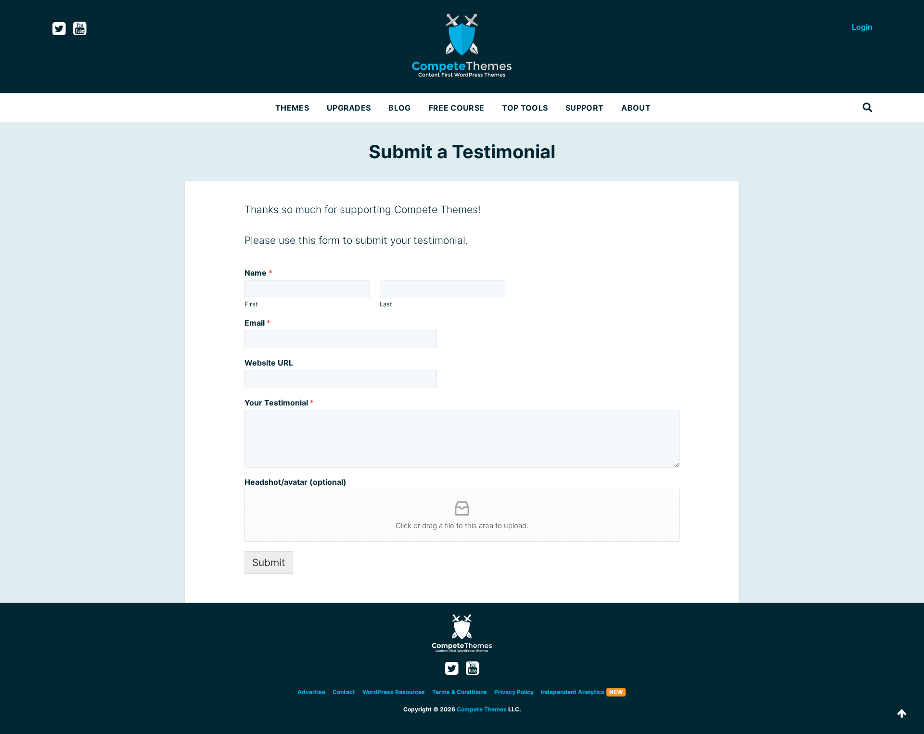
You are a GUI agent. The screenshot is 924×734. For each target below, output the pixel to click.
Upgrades (349, 108)
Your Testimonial (279, 402)
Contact (344, 692)
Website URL (268, 362)
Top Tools (525, 108)
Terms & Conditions (459, 692)
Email (257, 323)
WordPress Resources (393, 692)
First (251, 304)
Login (862, 27)
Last (386, 304)
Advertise (311, 692)
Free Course (457, 108)
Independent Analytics (572, 692)
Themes (292, 108)
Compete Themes (482, 709)
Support (584, 108)
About (636, 108)
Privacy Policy (514, 692)
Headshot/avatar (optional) (295, 482)
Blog (399, 108)
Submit (268, 563)
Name (258, 273)
